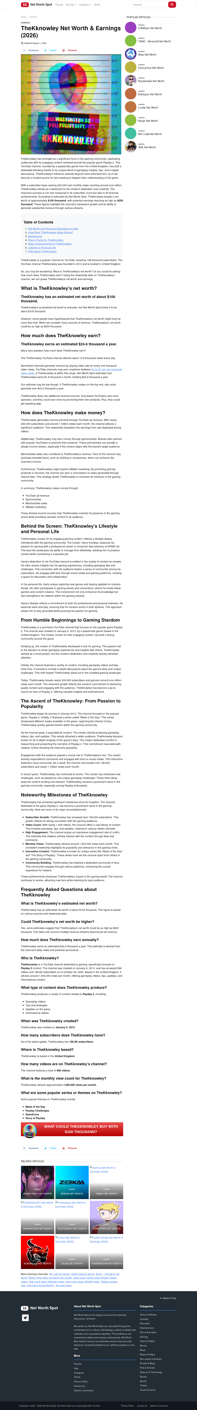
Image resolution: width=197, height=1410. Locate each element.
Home (23, 16)
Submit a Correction (84, 1390)
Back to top (169, 1298)
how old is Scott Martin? (40, 1285)
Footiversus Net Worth (72, 1228)
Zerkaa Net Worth (72, 1193)
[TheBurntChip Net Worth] (106, 1252)
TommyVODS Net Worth (106, 1228)
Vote (76, 1368)
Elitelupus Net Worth (150, 94)
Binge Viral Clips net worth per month (50, 1277)
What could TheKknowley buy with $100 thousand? (81, 1129)
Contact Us (79, 1385)
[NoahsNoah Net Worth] (37, 1252)
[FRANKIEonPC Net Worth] (37, 1217)
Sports (143, 1381)
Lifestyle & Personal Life (42, 247)
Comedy (144, 1318)
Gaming (33, 16)
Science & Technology (151, 1372)
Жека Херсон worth (82, 1274)
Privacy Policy (81, 1381)
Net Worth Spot (40, 4)
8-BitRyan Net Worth (150, 28)
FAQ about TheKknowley (42, 251)
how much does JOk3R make (82, 1281)
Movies (143, 1345)
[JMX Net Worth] (130, 146)
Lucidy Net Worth (148, 107)
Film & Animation (148, 1332)
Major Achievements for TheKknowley (50, 243)
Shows (143, 1376)
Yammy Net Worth (106, 1193)
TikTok (97, 4)
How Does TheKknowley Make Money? (50, 232)
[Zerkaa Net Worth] (72, 1182)
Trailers (143, 1385)
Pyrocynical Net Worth (151, 67)
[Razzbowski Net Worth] (130, 80)
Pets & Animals (147, 1367)
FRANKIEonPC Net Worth (37, 1228)
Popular (59, 4)
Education (145, 1323)
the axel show (64, 1285)
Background (35, 236)
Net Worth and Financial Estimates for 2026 (53, 228)
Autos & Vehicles (148, 1314)
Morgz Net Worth (148, 120)
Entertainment (147, 1327)
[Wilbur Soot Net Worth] (37, 1182)
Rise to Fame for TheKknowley (45, 240)
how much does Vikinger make (46, 1281)
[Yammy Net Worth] (106, 1182)
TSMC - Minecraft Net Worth (154, 41)
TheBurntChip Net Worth (106, 1263)
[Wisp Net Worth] (130, 53)
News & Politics (147, 1354)
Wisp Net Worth (147, 54)
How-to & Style (147, 1341)
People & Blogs (147, 1363)
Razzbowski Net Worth (151, 81)
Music (143, 1349)
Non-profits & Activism (151, 1358)
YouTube (70, 4)
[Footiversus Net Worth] (72, 1217)
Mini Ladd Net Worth (150, 134)
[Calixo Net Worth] (72, 1252)
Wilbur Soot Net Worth (37, 1193)
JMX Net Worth (147, 147)
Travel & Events (147, 1389)
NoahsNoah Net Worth (37, 1263)
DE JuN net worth (59, 1274)
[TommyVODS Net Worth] (106, 1217)
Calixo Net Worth (72, 1263)
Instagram (84, 4)
